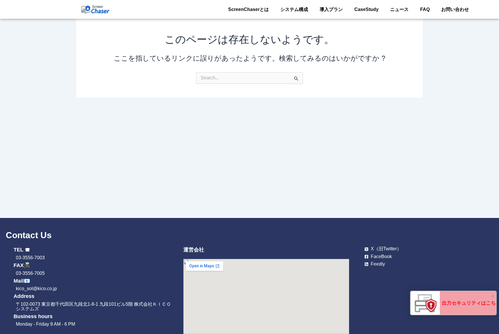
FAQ (425, 9)
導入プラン (331, 9)
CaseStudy (366, 9)
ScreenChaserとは (248, 9)
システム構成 (294, 9)
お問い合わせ (455, 9)
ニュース (399, 9)
